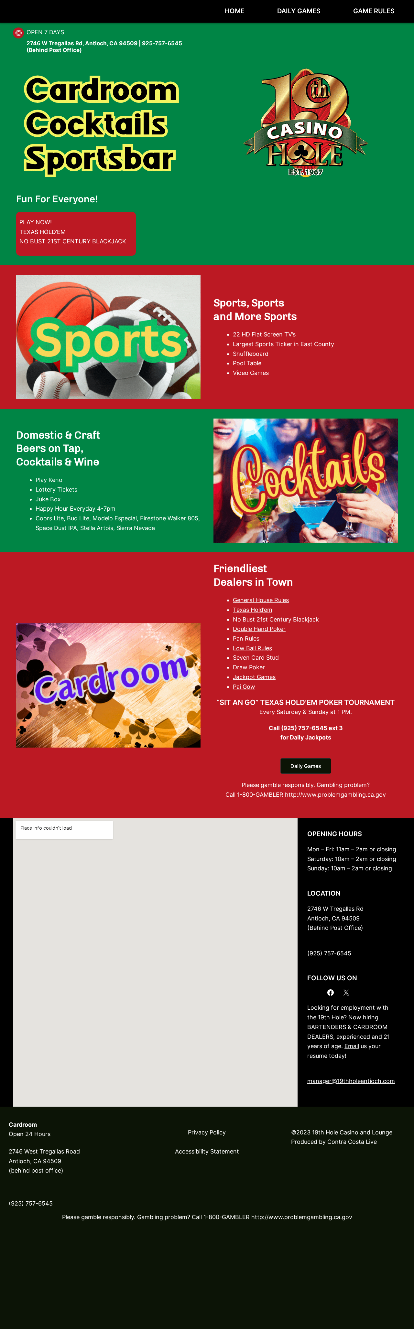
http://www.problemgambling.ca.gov (301, 1217)
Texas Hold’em (252, 609)
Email (351, 1046)
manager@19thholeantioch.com (351, 1081)
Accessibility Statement (207, 1151)
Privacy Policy (207, 1132)
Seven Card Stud (256, 657)
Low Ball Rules (252, 648)
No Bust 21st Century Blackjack (276, 619)
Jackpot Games (254, 677)
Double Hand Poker (259, 628)
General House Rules (261, 600)
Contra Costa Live (352, 1141)
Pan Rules (246, 638)
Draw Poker (249, 667)
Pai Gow (244, 686)
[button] (305, 766)
